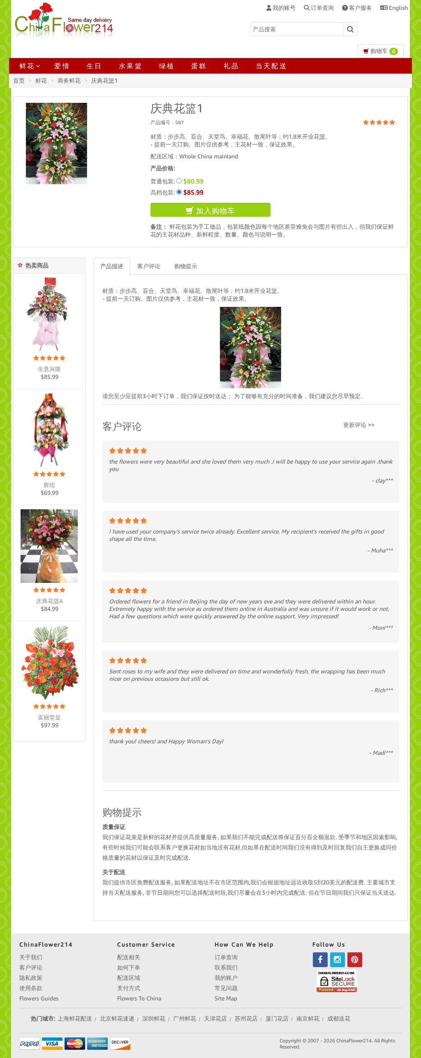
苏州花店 (246, 1018)
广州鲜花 (184, 1018)
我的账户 (226, 977)
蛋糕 (199, 66)
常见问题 (226, 988)
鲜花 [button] (27, 66)
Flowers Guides (38, 998)
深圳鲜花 (153, 1018)
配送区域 (128, 977)
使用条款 (30, 988)
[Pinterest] (354, 959)
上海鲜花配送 (75, 1018)
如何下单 (128, 967)
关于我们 (30, 957)
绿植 (167, 66)
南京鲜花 (307, 1018)
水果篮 (131, 66)
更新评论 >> (359, 425)
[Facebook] (320, 959)
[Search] (351, 29)
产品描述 (111, 266)
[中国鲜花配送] (65, 19)
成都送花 (338, 1018)
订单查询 (226, 957)
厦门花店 (277, 1018)
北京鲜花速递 (117, 1018)
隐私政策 (30, 977)
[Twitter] (337, 959)
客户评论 (148, 266)
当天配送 (271, 66)
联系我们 (226, 967)
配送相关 (128, 957)
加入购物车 (214, 211)
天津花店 (215, 1018)
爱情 (62, 66)
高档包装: (177, 192)
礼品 (231, 66)
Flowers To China (139, 998)
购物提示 (185, 266)
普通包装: (177, 181)
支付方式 (128, 988)
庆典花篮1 (104, 80)
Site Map (226, 998)
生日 (94, 66)
